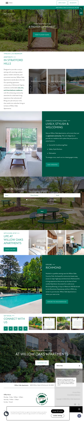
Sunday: (6, 402)
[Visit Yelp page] (16, 329)
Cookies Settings (57, 415)
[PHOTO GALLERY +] (38, 81)
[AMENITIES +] (75, 81)
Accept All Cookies (57, 411)
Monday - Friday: (8, 397)
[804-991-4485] (81, 9)
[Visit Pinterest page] (25, 329)
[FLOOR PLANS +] (56, 81)
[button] (62, 3)
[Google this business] (20, 329)
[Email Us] (81, 13)
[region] (38, 413)
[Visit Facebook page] (6, 329)
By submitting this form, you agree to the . (42, 200)
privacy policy (52, 200)
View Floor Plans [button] (42, 35)
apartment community (54, 136)
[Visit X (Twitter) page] (11, 329)
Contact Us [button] (42, 363)
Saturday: (6, 399)
